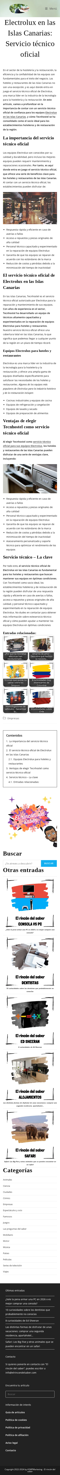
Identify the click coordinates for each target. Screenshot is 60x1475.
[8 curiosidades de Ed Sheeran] (30, 1020)
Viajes (6, 1271)
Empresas (13, 718)
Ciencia (6, 1185)
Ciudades (7, 1191)
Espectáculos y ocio (12, 1210)
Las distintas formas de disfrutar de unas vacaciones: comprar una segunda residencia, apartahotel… (29, 1331)
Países (6, 1253)
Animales (7, 1179)
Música (6, 1247)
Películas (7, 1259)
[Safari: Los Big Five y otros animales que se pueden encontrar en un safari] (30, 1134)
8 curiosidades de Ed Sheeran (30, 1047)
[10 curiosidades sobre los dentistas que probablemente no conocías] (30, 961)
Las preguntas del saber (14, 1228)
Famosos (7, 1216)
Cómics (6, 1198)
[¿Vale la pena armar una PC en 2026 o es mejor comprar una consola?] (30, 903)
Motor (6, 1240)
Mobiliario (8, 1234)
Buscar (49, 863)
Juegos (6, 1222)
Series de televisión (12, 1265)
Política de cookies (16, 1419)
